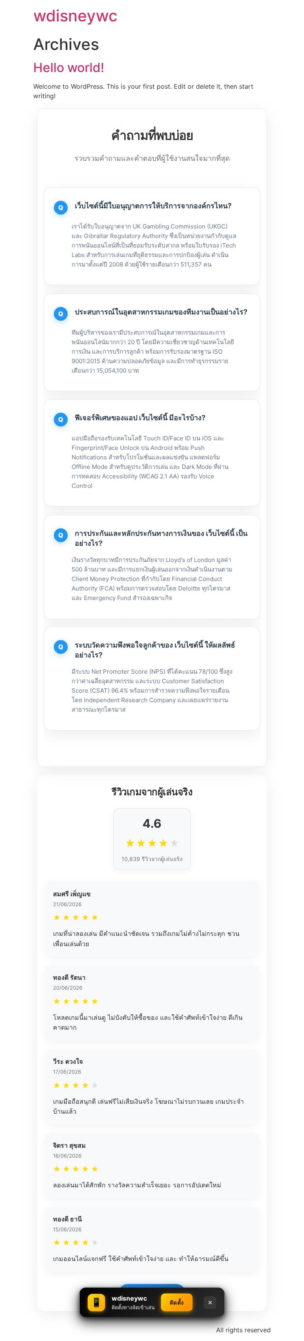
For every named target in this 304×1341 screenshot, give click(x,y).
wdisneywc (75, 15)
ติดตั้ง (177, 1302)
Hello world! (68, 67)
